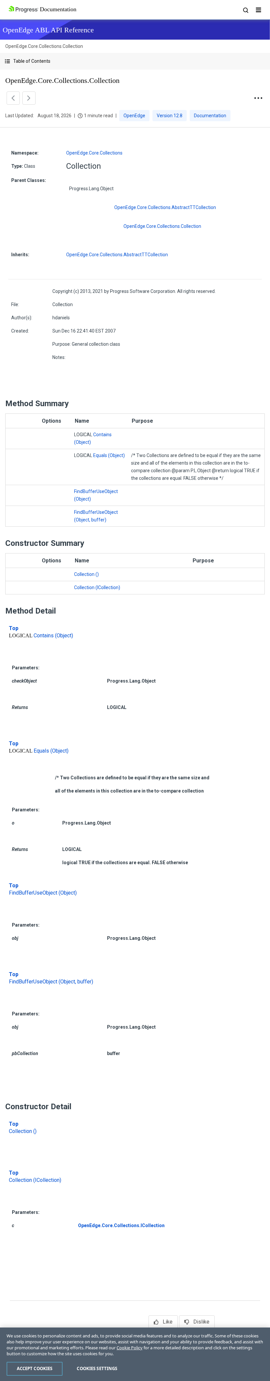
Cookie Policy (130, 1348)
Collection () (86, 574)
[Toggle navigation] (258, 10)
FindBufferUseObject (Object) (43, 893)
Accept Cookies (35, 1368)
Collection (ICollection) (97, 587)
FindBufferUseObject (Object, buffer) (51, 981)
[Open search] (245, 10)
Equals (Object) (109, 455)
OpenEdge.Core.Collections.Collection (162, 226)
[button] (135, 61)
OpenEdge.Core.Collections (94, 153)
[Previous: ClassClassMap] (13, 98)
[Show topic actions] (258, 98)
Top (13, 628)
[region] (135, 1354)
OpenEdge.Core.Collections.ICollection (121, 1225)
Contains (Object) (53, 635)
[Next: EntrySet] (29, 98)
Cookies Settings (97, 1368)
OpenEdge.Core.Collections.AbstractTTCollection (165, 207)
